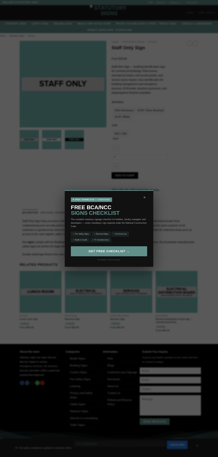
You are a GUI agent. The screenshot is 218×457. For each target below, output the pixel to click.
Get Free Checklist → (109, 251)
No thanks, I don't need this (109, 260)
